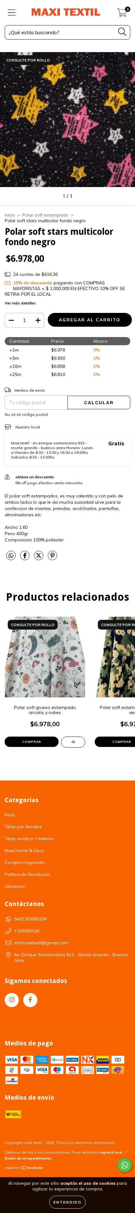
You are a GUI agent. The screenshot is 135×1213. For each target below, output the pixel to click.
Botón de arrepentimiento (28, 1158)
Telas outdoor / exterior (29, 838)
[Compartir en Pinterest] (52, 558)
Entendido (67, 1202)
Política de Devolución (27, 874)
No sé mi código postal (26, 414)
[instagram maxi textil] (12, 1000)
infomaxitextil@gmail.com (41, 943)
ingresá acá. (111, 1152)
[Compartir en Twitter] (39, 558)
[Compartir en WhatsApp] (11, 556)
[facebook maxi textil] (30, 1000)
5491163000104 (30, 919)
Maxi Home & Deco (24, 850)
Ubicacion (15, 886)
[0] (122, 14)
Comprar (31, 742)
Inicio (10, 215)
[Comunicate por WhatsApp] (125, 1165)
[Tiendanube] (24, 1168)
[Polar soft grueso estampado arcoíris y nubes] (73, 742)
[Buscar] (122, 31)
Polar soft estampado (45, 215)
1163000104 (26, 931)
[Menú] (12, 12)
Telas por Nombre (23, 826)
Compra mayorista (24, 862)
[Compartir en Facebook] (25, 558)
